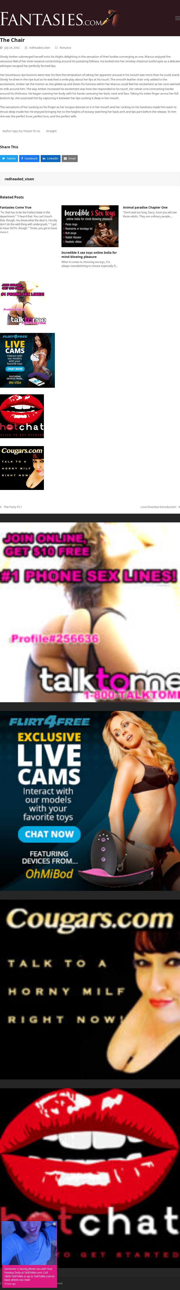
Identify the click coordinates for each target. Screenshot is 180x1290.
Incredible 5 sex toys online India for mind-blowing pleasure (89, 254)
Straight (51, 131)
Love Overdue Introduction (158, 507)
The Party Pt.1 (11, 507)
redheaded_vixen (39, 48)
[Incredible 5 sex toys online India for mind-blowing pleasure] (90, 226)
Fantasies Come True (15, 207)
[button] (177, 18)
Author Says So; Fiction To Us (21, 131)
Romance (65, 48)
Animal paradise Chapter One (145, 207)
